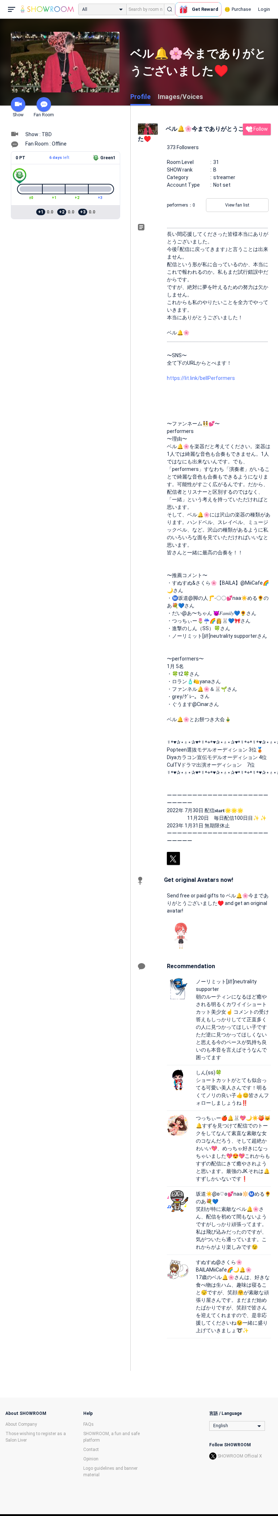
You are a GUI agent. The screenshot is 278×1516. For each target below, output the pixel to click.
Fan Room (44, 114)
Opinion (90, 1458)
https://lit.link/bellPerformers (201, 378)
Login (264, 9)
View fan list (237, 205)
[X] (173, 858)
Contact (91, 1449)
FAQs (88, 1424)
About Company (21, 1424)
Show (18, 114)
